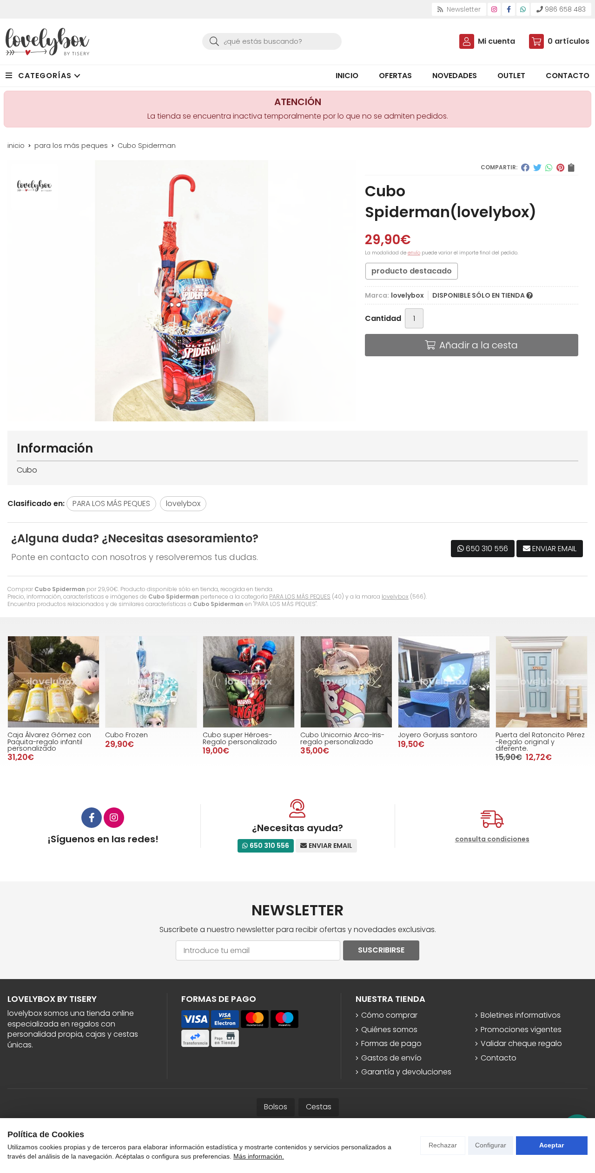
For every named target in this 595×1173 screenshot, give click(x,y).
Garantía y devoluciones (406, 1072)
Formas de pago (391, 1044)
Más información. (258, 1156)
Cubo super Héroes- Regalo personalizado (240, 738)
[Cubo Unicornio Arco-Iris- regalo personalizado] (346, 681)
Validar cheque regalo (521, 1044)
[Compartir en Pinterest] (560, 167)
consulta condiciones (492, 839)
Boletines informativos (521, 1015)
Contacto (498, 1058)
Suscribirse (381, 950)
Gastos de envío (391, 1058)
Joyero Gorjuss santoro (437, 735)
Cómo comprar (389, 1015)
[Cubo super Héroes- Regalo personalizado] (248, 681)
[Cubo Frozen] (151, 681)
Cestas (318, 1106)
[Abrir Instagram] (494, 9)
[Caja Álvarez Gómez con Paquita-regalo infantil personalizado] (53, 681)
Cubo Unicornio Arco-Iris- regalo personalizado (342, 738)
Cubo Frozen (126, 735)
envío (414, 252)
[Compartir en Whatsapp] (549, 167)
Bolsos (275, 1106)
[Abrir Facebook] (509, 9)
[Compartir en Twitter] (537, 167)
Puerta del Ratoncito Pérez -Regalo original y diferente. (540, 741)
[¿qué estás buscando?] (272, 41)
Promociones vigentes (521, 1030)
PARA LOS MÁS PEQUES (300, 596)
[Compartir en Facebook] (525, 167)
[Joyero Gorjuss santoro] (443, 681)
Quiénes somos (389, 1030)
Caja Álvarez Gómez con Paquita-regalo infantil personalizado (49, 741)
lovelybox (395, 596)
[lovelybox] (47, 41)
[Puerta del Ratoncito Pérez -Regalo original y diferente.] (541, 681)
